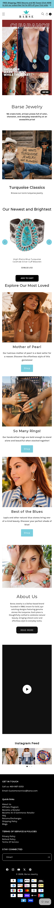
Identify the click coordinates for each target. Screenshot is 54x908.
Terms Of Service (10, 842)
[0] (47, 14)
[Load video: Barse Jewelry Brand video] (27, 689)
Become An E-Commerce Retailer (18, 812)
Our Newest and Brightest (27, 209)
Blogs (4, 824)
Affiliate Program (10, 807)
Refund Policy (8, 839)
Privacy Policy (8, 836)
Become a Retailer (11, 810)
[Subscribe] (48, 857)
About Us (6, 804)
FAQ (4, 815)
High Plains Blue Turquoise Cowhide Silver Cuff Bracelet (27, 260)
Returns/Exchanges (11, 818)
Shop (27, 368)
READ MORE (27, 630)
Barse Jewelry (31, 874)
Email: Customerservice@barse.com (20, 790)
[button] (5, 14)
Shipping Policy (9, 821)
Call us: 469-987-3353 (13, 786)
